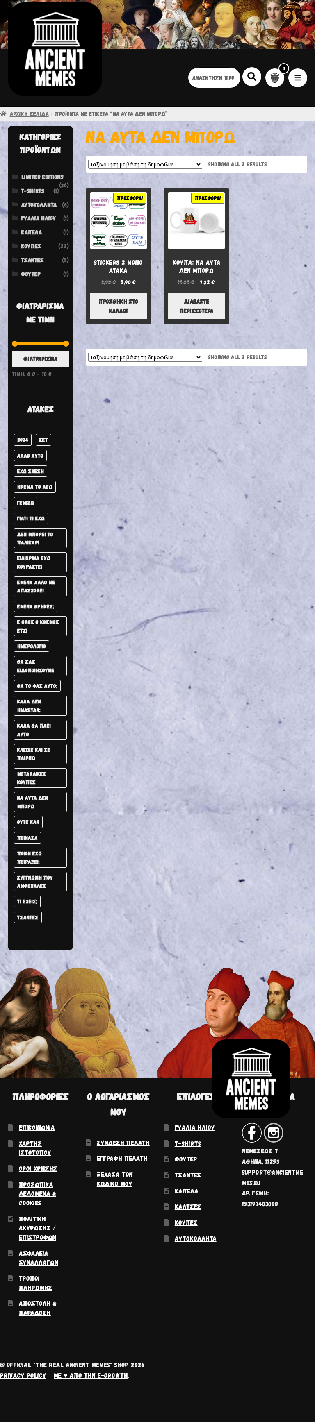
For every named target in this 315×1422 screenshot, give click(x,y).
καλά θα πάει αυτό (34, 729)
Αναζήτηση (252, 76)
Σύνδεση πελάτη (123, 1142)
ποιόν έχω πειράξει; (29, 857)
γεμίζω (25, 502)
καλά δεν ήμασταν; (29, 705)
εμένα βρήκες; (35, 606)
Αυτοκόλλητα (39, 204)
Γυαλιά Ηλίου (38, 218)
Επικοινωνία (37, 1127)
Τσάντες (32, 259)
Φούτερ (31, 273)
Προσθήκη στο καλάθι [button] (118, 306)
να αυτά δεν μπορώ (32, 801)
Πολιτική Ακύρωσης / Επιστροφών (37, 1228)
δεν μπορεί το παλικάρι (35, 538)
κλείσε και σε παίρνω (33, 753)
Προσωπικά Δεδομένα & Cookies (37, 1193)
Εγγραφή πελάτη (122, 1158)
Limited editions (42, 176)
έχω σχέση (30, 471)
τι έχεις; (27, 901)
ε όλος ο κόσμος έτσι (38, 626)
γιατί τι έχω (31, 518)
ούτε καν (28, 822)
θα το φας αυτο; (37, 686)
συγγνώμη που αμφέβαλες (35, 881)
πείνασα (27, 838)
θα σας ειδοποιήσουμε (36, 665)
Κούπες (31, 246)
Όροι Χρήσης (38, 1168)
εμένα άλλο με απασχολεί (36, 586)
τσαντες (28, 917)
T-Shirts (32, 190)
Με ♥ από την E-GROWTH (91, 1375)
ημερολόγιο (31, 646)
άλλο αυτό (30, 455)
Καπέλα (31, 232)
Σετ (43, 439)
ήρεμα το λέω (34, 486)
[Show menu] (297, 77)
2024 (22, 439)
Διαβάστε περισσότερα (196, 306)
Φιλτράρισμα (40, 358)
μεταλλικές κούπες (31, 778)
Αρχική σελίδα (29, 113)
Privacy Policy (23, 1375)
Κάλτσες (188, 1206)
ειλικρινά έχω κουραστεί (33, 562)
